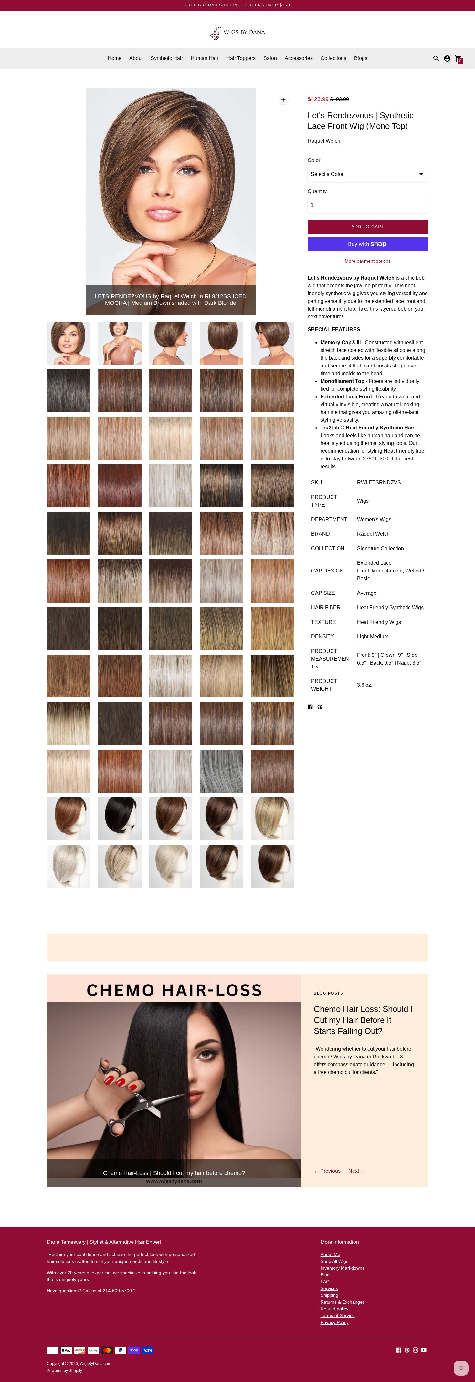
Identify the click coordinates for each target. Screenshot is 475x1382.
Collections (333, 58)
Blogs (360, 58)
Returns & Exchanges (343, 1302)
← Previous (327, 1171)
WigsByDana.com (95, 1363)
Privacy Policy (335, 1322)
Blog (325, 1274)
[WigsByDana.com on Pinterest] (407, 1349)
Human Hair (204, 58)
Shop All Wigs (334, 1261)
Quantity (317, 191)
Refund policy (334, 1308)
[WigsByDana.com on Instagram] (415, 1349)
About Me (330, 1254)
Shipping (329, 1295)
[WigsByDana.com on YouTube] (424, 1349)
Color (314, 160)
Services (329, 1288)
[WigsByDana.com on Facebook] (398, 1349)
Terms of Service (338, 1315)
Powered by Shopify (64, 1370)
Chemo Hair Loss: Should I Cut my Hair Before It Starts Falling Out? (363, 1020)
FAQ (325, 1281)
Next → (356, 1171)
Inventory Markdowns (342, 1268)
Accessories (299, 58)
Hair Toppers (241, 58)
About (136, 58)
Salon (270, 58)
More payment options (368, 260)
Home (114, 58)
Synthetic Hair (167, 58)
